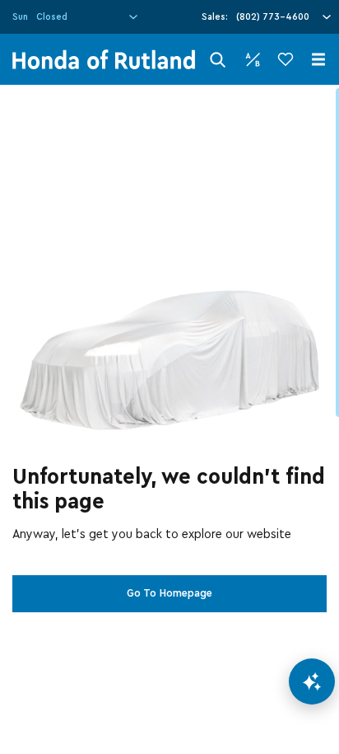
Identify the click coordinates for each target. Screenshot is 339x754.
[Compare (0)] (252, 59)
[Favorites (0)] (285, 59)
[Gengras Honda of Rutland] (103, 59)
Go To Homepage (169, 593)
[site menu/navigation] (318, 59)
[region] (169, 419)
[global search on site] (218, 59)
